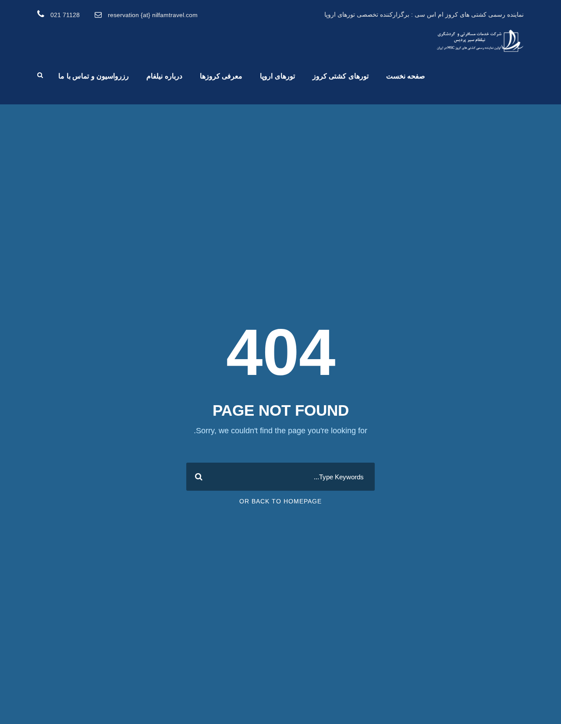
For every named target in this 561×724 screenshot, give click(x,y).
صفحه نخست (406, 76)
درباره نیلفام (164, 76)
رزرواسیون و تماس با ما (93, 76)
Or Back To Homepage (280, 501)
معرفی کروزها (221, 76)
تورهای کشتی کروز (340, 76)
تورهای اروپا (277, 76)
